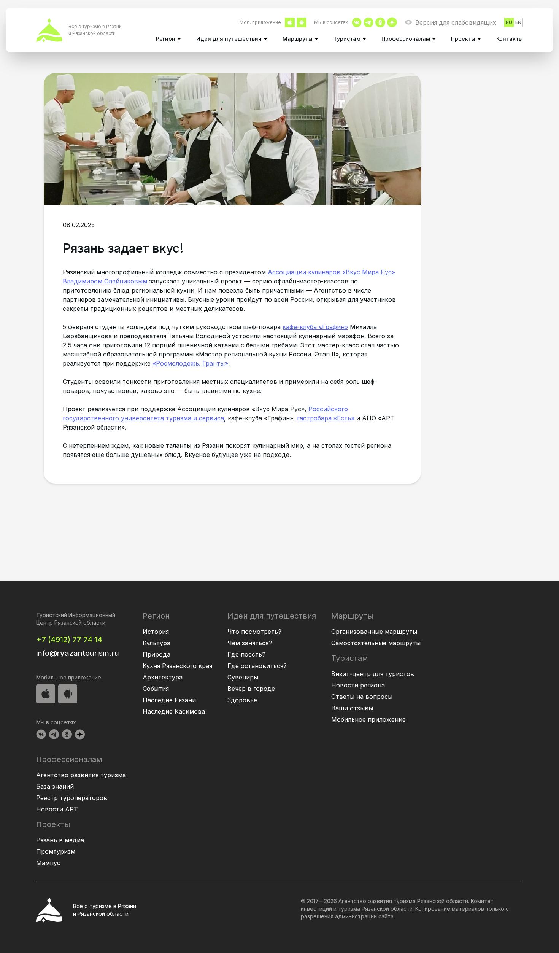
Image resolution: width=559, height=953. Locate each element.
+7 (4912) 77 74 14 (69, 639)
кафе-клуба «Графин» (315, 327)
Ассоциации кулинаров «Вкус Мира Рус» (331, 272)
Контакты (509, 38)
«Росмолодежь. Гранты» (190, 363)
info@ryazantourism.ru (77, 653)
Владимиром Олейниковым (105, 281)
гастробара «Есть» (325, 418)
